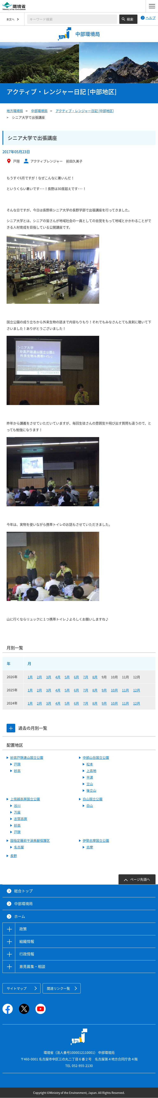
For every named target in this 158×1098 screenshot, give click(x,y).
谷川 (17, 805)
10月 (114, 690)
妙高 (17, 770)
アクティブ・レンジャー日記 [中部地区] (85, 110)
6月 (76, 676)
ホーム (19, 916)
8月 (95, 676)
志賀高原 (20, 818)
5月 (67, 676)
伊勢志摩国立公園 (96, 840)
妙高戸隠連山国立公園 (26, 757)
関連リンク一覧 (58, 988)
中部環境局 (39, 110)
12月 (136, 690)
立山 (89, 783)
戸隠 (17, 764)
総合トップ (23, 891)
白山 (89, 805)
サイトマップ (17, 988)
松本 (89, 764)
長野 (13, 855)
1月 (30, 676)
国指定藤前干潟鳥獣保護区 (30, 840)
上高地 (91, 770)
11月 (125, 690)
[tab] (11, 728)
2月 (39, 676)
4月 (57, 676)
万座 (17, 812)
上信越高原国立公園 (25, 798)
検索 (130, 19)
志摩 (89, 847)
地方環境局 (15, 110)
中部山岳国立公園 (96, 757)
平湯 (89, 777)
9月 (104, 690)
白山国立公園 (92, 798)
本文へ (10, 19)
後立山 (91, 790)
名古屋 (19, 847)
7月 (85, 676)
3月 (48, 676)
